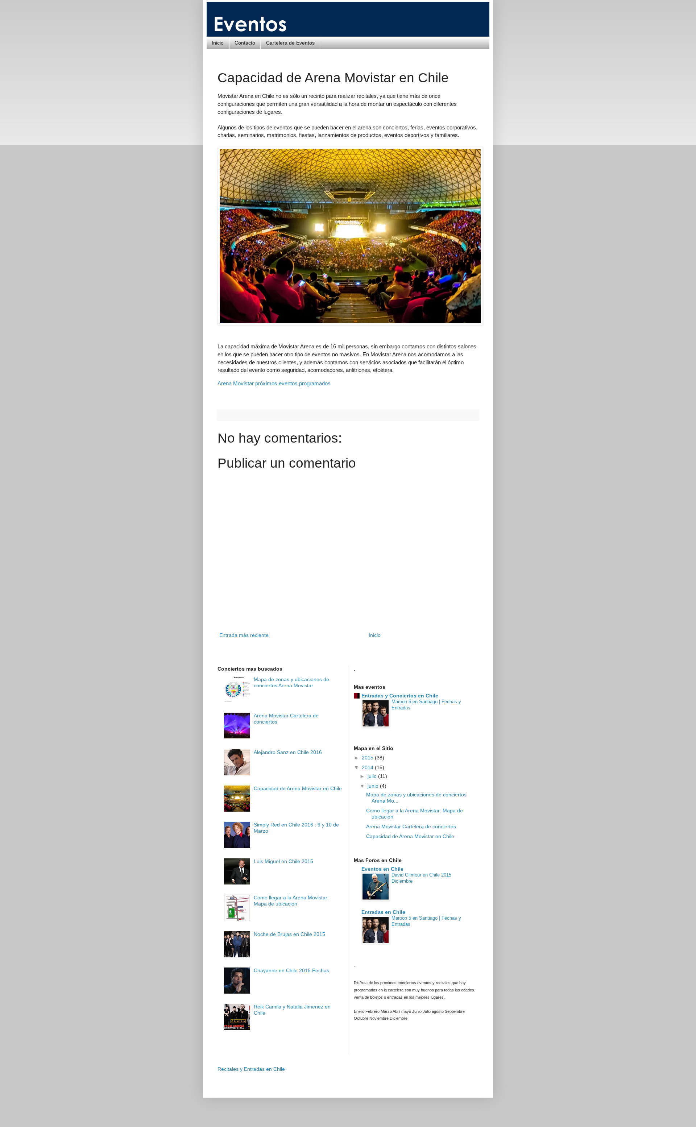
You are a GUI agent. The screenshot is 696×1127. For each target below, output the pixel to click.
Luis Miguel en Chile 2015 (283, 861)
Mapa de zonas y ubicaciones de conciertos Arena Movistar (291, 682)
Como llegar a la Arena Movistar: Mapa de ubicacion (291, 901)
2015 (368, 758)
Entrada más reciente (244, 635)
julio (373, 776)
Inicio (218, 43)
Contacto (245, 43)
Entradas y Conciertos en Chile (399, 696)
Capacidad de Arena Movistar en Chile (298, 788)
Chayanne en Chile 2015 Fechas (291, 970)
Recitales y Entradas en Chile (251, 1069)
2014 (368, 767)
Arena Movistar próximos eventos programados (274, 383)
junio (374, 786)
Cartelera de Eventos (290, 43)
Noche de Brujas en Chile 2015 (289, 934)
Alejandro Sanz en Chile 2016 (288, 752)
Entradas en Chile (383, 912)
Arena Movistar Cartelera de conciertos (411, 826)
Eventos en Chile (382, 869)
